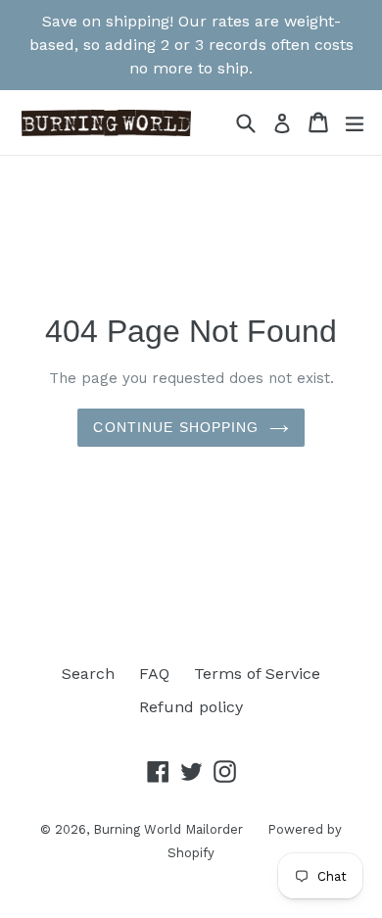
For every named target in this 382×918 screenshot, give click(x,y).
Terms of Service (257, 673)
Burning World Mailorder (168, 829)
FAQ (154, 673)
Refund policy (191, 707)
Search (88, 673)
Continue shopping (176, 427)
